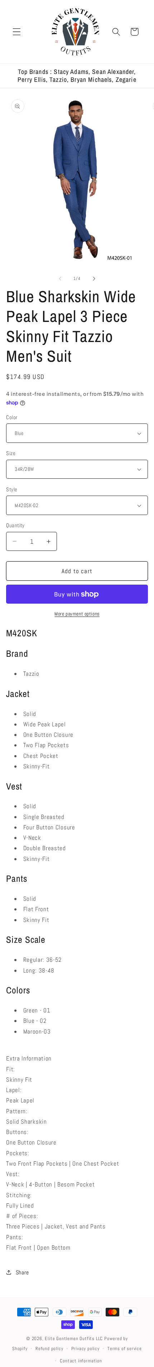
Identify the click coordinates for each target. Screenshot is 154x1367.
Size (10, 453)
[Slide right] (94, 278)
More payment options (77, 613)
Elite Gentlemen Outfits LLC (74, 1339)
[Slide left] (60, 278)
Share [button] (22, 1272)
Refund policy (49, 1349)
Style (11, 489)
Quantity (15, 525)
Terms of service (124, 1349)
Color (11, 417)
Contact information (81, 1361)
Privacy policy (85, 1349)
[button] (17, 32)
